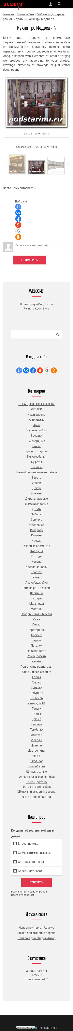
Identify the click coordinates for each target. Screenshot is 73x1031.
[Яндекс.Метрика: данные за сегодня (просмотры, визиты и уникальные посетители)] (44, 1028)
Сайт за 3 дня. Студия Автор (37, 938)
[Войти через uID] (18, 207)
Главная (8, 14)
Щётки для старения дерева (36, 933)
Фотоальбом (25, 14)
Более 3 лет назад (30, 870)
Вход (46, 308)
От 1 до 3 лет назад (31, 861)
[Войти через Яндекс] (18, 225)
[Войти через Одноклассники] (18, 237)
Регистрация (32, 308)
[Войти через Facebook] (18, 219)
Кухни (20, 19)
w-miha (52, 146)
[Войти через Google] (18, 231)
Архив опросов (37, 891)
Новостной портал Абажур (36, 927)
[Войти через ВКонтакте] (18, 213)
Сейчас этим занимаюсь (34, 852)
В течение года (28, 843)
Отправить (29, 260)
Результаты (18, 891)
